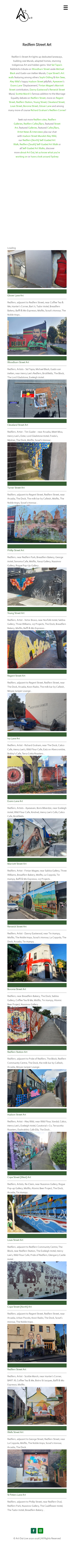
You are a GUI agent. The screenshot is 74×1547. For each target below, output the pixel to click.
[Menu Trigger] (65, 7)
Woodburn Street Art (18, 362)
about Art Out (27, 152)
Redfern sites (40, 119)
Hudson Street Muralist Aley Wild (39, 136)
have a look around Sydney (45, 156)
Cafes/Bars (53, 127)
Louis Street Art (15, 1240)
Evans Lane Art (15, 801)
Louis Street (16, 106)
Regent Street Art (16, 675)
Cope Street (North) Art (19, 1306)
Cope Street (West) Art (19, 1177)
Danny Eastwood (38, 89)
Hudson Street (36, 81)
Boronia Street (30, 106)
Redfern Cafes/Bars (34, 123)
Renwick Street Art (17, 926)
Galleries (32, 127)
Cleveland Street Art (17, 424)
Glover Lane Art (15, 295)
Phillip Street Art (15, 550)
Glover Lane (45, 106)
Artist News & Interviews (30, 131)
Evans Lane (16, 85)
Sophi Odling (46, 77)
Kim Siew (60, 77)
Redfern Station (24, 102)
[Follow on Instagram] (40, 1531)
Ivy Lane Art (13, 738)
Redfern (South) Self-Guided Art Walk (39, 144)
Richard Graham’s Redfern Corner (48, 110)
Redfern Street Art (16, 1369)
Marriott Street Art (17, 863)
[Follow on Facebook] (33, 1531)
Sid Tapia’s (56, 64)
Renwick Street (57, 89)
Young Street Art (15, 613)
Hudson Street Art (16, 1114)
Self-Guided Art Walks (33, 148)
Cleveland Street (56, 102)
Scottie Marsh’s (23, 93)
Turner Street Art (16, 487)
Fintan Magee (46, 85)
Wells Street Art (15, 1432)
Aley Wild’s (15, 81)
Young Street (40, 102)
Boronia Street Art (16, 989)
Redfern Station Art (17, 1051)
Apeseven (58, 81)
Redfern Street (38, 97)
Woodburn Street (41, 69)
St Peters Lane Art (16, 1494)
